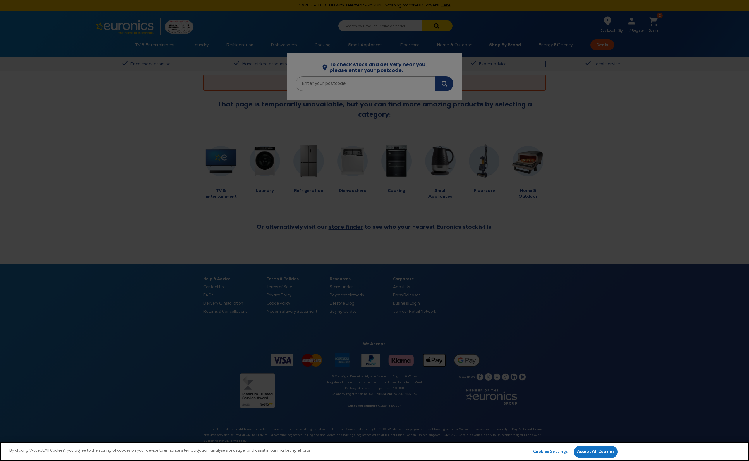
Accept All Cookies (595, 451)
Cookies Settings (550, 451)
